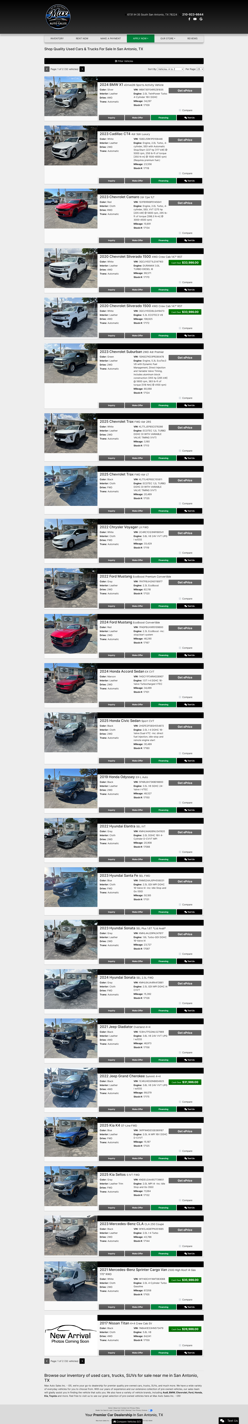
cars (139, 1385)
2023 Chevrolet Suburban (132, 352)
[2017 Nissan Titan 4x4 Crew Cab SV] (70, 1334)
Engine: (138, 93)
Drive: (103, 97)
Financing (163, 117)
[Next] (82, 69)
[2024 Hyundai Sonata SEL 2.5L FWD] (70, 988)
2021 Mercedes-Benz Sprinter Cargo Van (148, 1272)
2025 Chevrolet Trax (125, 421)
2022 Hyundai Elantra (123, 826)
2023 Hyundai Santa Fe (125, 875)
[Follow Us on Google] (201, 19)
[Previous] (47, 69)
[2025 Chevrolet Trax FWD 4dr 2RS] (70, 432)
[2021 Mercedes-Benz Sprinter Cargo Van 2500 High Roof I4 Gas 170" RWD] (70, 1281)
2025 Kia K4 (118, 1125)
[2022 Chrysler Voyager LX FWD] (70, 538)
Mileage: (138, 101)
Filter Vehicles (125, 61)
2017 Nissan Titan (126, 1323)
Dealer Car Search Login (104, 1410)
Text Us (191, 117)
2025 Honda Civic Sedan (127, 721)
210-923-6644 (193, 14)
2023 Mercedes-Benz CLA (132, 1224)
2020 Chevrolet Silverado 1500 (141, 256)
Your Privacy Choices (140, 1410)
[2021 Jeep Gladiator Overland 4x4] (70, 1038)
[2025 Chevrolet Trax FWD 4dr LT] (70, 485)
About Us (117, 1408)
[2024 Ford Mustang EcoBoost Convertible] (70, 633)
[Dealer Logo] (58, 17)
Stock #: (138, 105)
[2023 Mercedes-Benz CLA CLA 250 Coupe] (70, 1235)
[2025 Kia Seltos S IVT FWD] (70, 1185)
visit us (86, 1395)
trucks (146, 1385)
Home (110, 1408)
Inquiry (111, 117)
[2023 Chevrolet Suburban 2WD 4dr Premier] (70, 363)
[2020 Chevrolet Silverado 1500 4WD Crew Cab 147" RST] (70, 267)
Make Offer (137, 117)
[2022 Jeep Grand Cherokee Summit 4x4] (70, 1087)
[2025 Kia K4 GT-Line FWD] (70, 1136)
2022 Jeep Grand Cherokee (130, 1076)
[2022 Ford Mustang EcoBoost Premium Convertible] (70, 587)
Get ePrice (185, 90)
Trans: (103, 101)
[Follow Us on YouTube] (195, 19)
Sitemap (128, 1410)
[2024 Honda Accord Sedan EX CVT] (70, 682)
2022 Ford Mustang (135, 576)
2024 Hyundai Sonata (127, 977)
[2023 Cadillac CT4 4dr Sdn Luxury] (70, 145)
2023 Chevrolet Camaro (127, 197)
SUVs (154, 1385)
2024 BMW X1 (131, 85)
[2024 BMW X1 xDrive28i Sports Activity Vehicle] (70, 96)
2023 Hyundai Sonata (133, 928)
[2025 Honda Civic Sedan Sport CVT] (70, 732)
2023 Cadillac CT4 (125, 134)
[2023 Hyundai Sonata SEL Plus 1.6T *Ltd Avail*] (70, 939)
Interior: (104, 93)
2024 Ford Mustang (130, 622)
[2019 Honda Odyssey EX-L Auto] (70, 788)
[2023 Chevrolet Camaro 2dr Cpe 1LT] (70, 208)
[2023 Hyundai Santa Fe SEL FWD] (70, 886)
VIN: (136, 89)
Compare (187, 110)
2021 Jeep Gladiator (125, 1027)
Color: (103, 89)
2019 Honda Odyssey (124, 777)
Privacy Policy (135, 1408)
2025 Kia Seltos (120, 1174)
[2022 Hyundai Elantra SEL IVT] (70, 837)
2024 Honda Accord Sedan (127, 671)
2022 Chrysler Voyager (124, 527)
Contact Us (125, 1408)
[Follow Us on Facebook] (189, 19)
